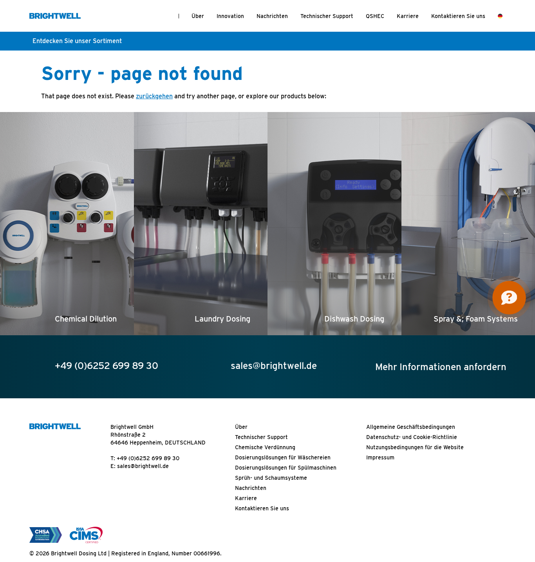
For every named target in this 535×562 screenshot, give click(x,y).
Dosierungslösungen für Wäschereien (283, 457)
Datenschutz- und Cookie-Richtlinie (411, 437)
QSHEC (375, 16)
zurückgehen (154, 96)
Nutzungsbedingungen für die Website (415, 447)
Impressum (380, 457)
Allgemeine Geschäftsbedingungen (410, 427)
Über (198, 16)
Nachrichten (272, 16)
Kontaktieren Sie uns (458, 16)
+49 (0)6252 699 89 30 (148, 458)
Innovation (230, 16)
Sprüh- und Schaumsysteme (271, 478)
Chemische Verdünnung (265, 447)
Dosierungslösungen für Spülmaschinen (285, 467)
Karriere (408, 16)
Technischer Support (326, 16)
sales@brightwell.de (143, 466)
